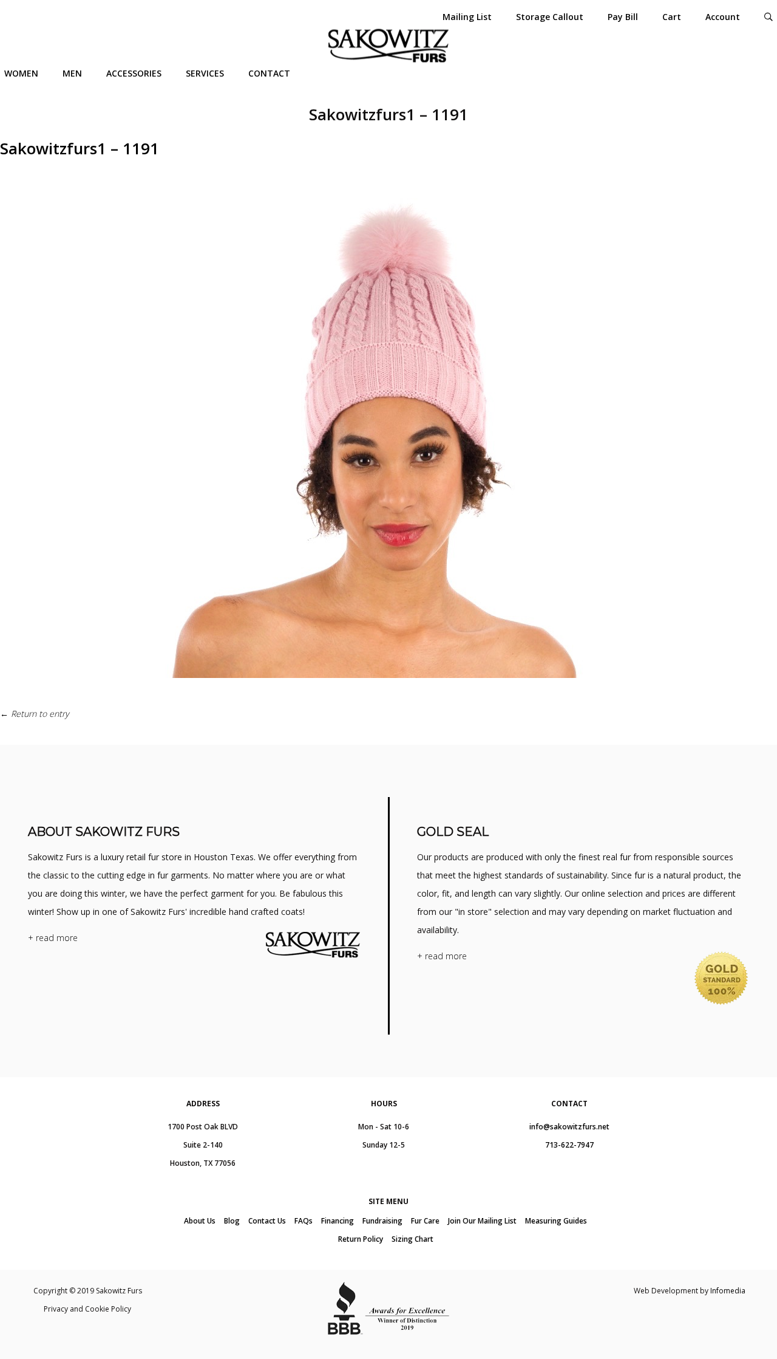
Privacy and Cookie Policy (87, 1309)
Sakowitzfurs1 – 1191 (79, 148)
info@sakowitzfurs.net (569, 1126)
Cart (671, 16)
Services (205, 73)
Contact (269, 73)
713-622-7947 (569, 1145)
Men (72, 73)
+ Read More (53, 937)
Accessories (133, 73)
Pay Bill (623, 16)
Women (21, 73)
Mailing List (467, 16)
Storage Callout (549, 16)
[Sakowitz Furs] (388, 46)
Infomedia (727, 1290)
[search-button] (768, 16)
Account (722, 16)
